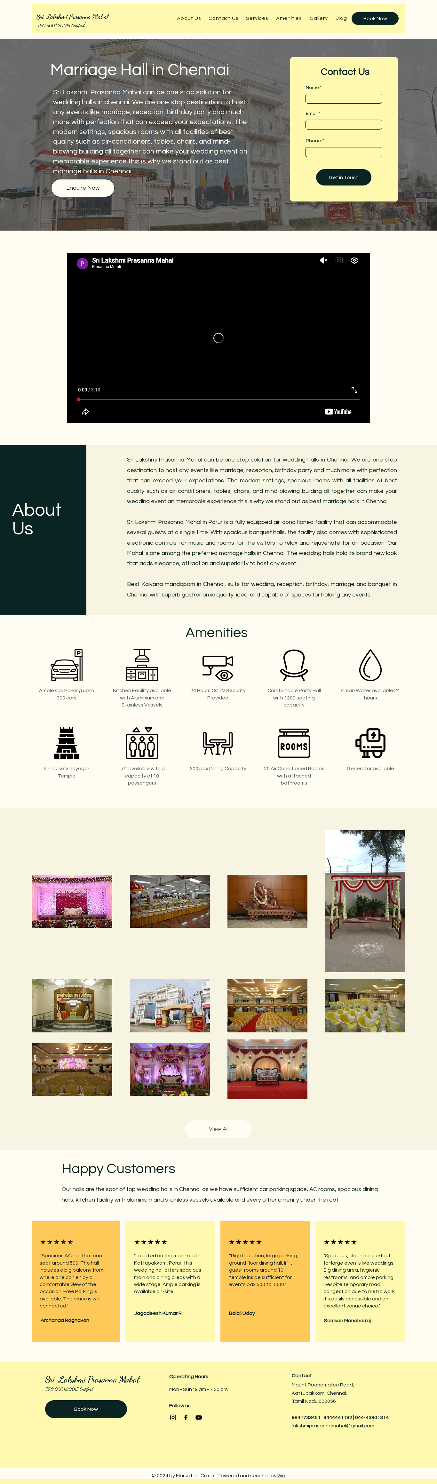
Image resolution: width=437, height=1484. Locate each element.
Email (311, 113)
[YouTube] (199, 1417)
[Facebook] (186, 1417)
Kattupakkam (308, 1393)
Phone (313, 140)
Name (312, 87)
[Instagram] (173, 1417)
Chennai (336, 1393)
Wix (281, 1475)
